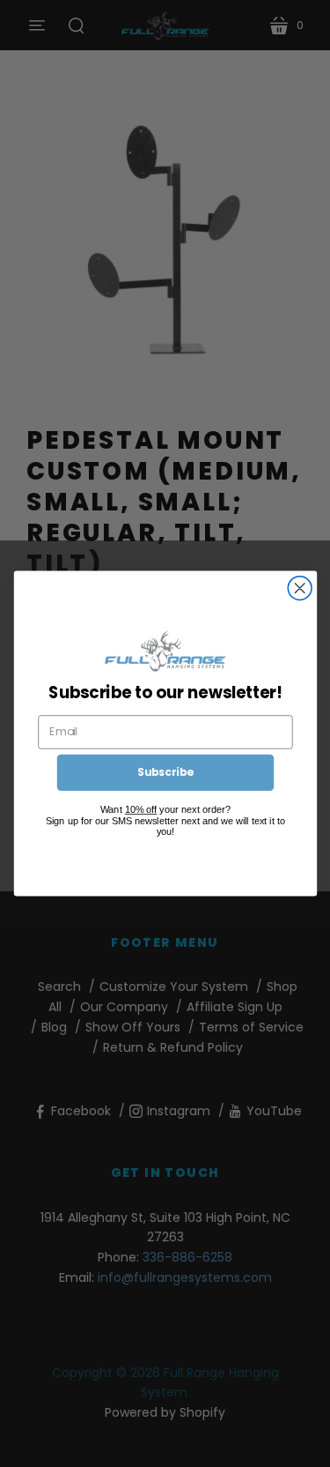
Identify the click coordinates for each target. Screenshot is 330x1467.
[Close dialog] (300, 588)
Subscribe (164, 772)
